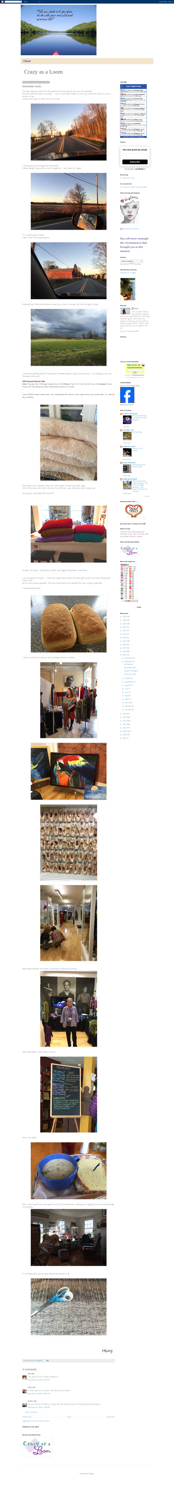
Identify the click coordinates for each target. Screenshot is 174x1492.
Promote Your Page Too (127, 405)
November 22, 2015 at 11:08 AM (39, 1407)
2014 (125, 714)
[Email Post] (47, 1360)
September (129, 682)
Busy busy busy (130, 674)
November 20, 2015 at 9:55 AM (39, 1394)
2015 (125, 655)
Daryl (30, 1387)
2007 (125, 738)
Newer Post (27, 1417)
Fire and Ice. (129, 96)
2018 (125, 645)
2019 (125, 641)
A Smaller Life (128, 430)
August (128, 685)
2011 (124, 724)
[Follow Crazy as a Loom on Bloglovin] (129, 223)
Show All (147, 496)
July (126, 689)
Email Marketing (132, 377)
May (126, 696)
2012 (125, 721)
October (128, 678)
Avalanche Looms (129, 446)
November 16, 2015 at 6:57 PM (39, 1380)
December (129, 658)
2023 (125, 627)
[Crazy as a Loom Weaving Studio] (127, 402)
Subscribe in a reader (128, 273)
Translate (137, 264)
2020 (125, 638)
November (129, 661)
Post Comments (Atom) (40, 1421)
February (128, 706)
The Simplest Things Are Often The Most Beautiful (139, 418)
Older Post (110, 1417)
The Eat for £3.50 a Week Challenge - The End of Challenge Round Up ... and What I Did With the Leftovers (139, 486)
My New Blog (137, 432)
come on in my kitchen (137, 449)
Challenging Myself (130, 479)
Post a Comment (31, 1412)
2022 (125, 631)
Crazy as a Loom (134, 91)
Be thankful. (128, 664)
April (127, 699)
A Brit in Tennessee (130, 414)
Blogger (91, 1474)
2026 (125, 617)
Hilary (136, 309)
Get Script (126, 137)
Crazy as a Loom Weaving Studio (129, 385)
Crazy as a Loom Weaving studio (134, 187)
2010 (124, 728)
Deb (29, 1374)
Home (69, 1417)
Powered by (129, 169)
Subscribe (135, 162)
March (127, 703)
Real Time (133, 137)
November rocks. (130, 668)
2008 (125, 735)
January (128, 709)
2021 (125, 634)
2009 (125, 731)
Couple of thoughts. (131, 671)
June (127, 692)
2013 (125, 717)
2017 (124, 648)
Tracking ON (140, 137)
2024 (125, 624)
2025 (125, 620)
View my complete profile (129, 331)
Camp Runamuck (129, 463)
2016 (125, 651)
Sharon (30, 1401)
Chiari (27, 61)
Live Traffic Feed (133, 86)
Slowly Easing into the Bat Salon (138, 466)
